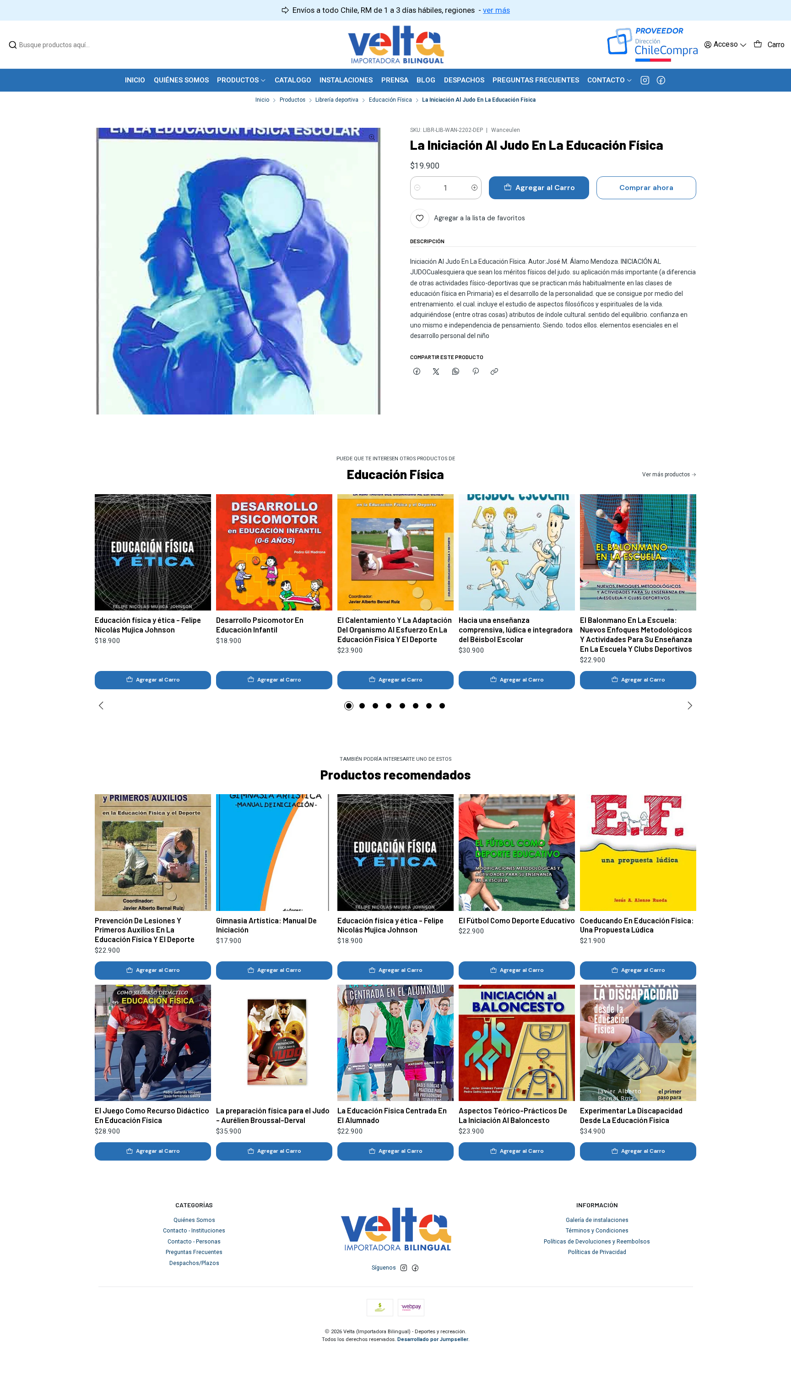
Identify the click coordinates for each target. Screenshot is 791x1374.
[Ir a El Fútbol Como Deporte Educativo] (517, 852)
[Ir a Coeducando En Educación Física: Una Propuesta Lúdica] (638, 852)
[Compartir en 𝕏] (436, 372)
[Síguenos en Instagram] (645, 80)
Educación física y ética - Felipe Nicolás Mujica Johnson (148, 624)
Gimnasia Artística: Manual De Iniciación (266, 925)
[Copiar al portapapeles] (494, 372)
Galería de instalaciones (597, 1220)
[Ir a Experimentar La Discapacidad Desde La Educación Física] (638, 1043)
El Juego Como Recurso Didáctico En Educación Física (152, 1115)
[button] (348, 705)
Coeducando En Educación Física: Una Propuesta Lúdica (637, 925)
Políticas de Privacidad (597, 1252)
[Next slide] (688, 705)
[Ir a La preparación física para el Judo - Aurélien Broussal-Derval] (274, 1043)
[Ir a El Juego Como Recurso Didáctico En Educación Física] (153, 1043)
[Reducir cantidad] (417, 188)
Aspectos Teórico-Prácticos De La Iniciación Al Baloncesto (513, 1115)
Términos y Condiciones (597, 1230)
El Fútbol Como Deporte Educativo (517, 920)
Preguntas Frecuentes (194, 1252)
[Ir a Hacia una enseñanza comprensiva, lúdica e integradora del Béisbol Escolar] (517, 552)
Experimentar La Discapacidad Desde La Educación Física (631, 1115)
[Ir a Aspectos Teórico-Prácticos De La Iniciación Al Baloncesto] (517, 1043)
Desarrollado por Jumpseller (432, 1339)
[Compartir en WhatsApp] (456, 372)
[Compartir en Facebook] (417, 372)
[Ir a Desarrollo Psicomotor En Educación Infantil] (274, 552)
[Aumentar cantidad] (474, 188)
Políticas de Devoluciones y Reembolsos (597, 1241)
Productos (292, 100)
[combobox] (55, 45)
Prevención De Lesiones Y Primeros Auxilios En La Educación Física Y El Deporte (145, 930)
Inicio (262, 100)
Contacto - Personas (194, 1241)
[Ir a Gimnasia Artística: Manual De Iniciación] (274, 852)
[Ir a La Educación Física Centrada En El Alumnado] (395, 1043)
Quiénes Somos (194, 1220)
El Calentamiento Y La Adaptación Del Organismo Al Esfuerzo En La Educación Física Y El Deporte (394, 629)
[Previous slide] (102, 705)
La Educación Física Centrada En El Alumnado (392, 1115)
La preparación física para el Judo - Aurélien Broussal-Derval (273, 1115)
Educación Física (390, 100)
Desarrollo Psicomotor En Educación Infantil (259, 624)
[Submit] (13, 45)
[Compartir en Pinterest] (475, 372)
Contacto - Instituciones (194, 1230)
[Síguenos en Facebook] (661, 80)
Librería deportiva (336, 100)
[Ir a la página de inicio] (396, 45)
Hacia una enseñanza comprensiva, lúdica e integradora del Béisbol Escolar (516, 629)
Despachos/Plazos (194, 1263)
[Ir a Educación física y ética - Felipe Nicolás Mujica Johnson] (153, 552)
